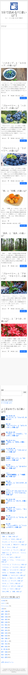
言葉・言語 (4, 643)
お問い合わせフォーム (7, 662)
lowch (4, 95)
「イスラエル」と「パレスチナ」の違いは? (13, 567)
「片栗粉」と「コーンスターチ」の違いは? (13, 570)
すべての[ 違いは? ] (6, 403)
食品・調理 (20, 95)
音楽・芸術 (4, 654)
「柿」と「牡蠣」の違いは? (14, 191)
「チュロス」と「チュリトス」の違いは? (12, 542)
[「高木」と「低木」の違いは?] (14, 239)
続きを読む (23, 98)
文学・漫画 (4, 627)
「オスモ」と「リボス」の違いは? (10, 583)
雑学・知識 (4, 652)
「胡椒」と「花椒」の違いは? (9, 536)
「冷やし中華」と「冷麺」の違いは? (11, 591)
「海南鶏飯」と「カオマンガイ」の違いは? (13, 575)
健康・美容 (15, 95)
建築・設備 (4, 622)
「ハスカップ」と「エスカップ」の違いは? (13, 64)
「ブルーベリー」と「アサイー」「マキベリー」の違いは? (13, 276)
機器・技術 (4, 635)
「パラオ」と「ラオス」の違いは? (10, 589)
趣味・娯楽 (4, 646)
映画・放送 (4, 630)
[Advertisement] (14, 44)
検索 (2, 390)
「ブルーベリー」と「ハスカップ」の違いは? (13, 106)
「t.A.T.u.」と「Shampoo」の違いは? (11, 572)
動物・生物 (6, 223)
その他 (3, 600)
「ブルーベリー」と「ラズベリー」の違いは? (13, 149)
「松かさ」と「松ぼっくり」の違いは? (12, 578)
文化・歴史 (4, 625)
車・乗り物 (4, 649)
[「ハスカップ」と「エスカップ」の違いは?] (14, 68)
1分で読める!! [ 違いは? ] (14, 14)
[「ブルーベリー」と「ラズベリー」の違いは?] (14, 154)
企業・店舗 (4, 611)
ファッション (5, 606)
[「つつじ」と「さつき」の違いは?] (14, 324)
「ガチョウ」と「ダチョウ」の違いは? (12, 586)
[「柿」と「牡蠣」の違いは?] (14, 194)
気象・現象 (4, 638)
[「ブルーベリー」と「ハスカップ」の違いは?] (14, 111)
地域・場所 (4, 619)
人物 (2, 608)
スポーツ (3, 603)
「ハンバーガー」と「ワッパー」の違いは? (13, 550)
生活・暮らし (5, 641)
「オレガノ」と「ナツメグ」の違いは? (12, 580)
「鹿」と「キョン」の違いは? (9, 547)
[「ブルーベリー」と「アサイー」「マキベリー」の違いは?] (14, 281)
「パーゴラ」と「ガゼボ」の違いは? (11, 539)
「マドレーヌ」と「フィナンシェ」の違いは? (14, 564)
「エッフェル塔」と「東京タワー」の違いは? (14, 544)
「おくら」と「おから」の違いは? (10, 557)
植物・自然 (15, 138)
